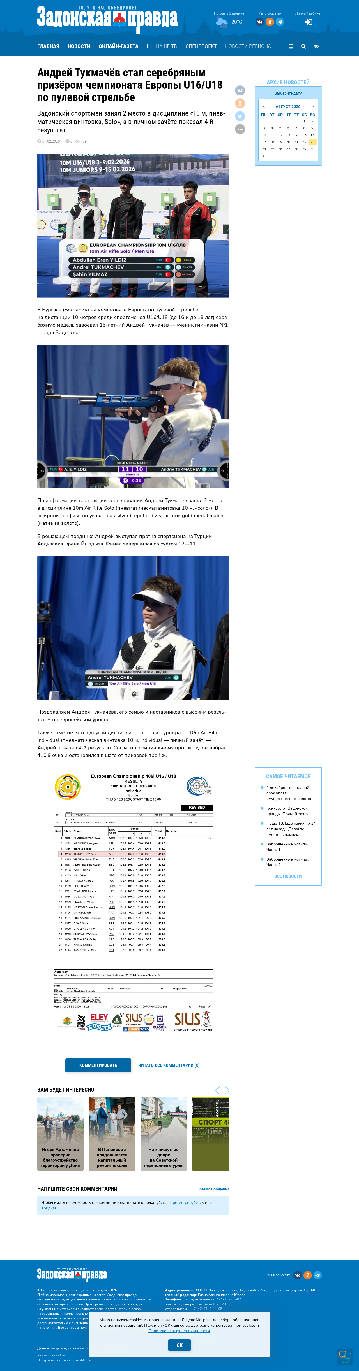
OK (180, 1345)
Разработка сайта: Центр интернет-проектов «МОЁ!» (64, 1357)
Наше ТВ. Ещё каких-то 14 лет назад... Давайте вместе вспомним (291, 829)
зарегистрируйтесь (186, 1202)
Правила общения (213, 1189)
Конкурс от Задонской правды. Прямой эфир (287, 811)
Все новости (288, 876)
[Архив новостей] (291, 46)
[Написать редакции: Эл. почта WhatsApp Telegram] (345, 1357)
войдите (49, 1208)
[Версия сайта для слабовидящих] (316, 46)
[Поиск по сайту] (303, 46)
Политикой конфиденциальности (179, 1330)
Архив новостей (288, 82)
